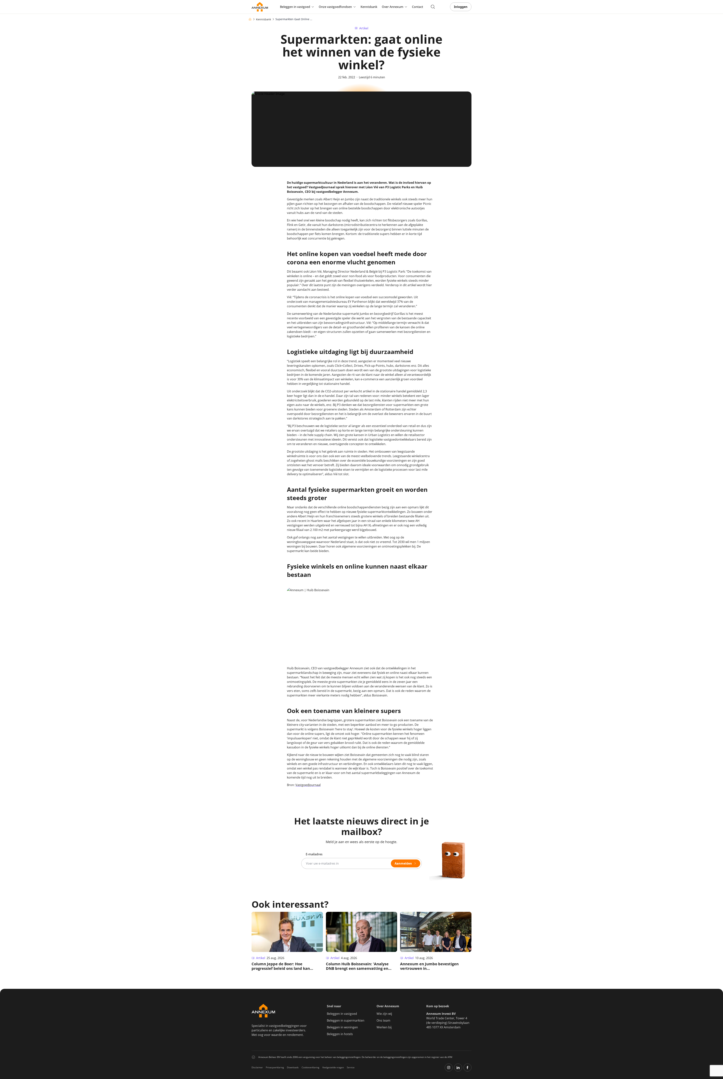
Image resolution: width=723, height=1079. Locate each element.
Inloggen (461, 7)
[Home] (250, 19)
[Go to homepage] (260, 7)
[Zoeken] (433, 7)
